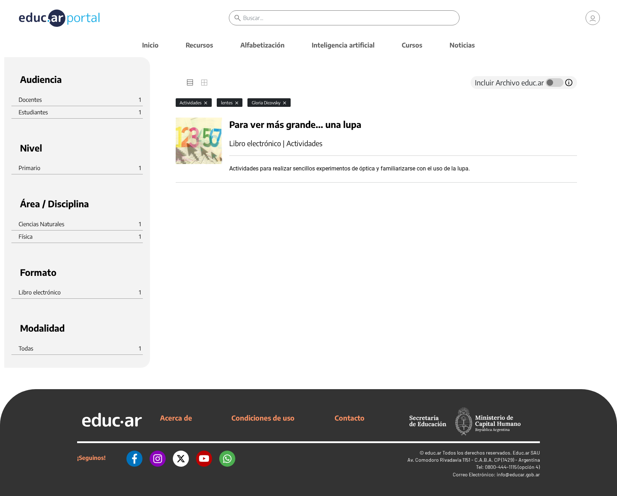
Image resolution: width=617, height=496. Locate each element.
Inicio (150, 45)
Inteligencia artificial (343, 45)
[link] (593, 18)
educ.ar (433, 453)
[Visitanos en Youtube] (204, 458)
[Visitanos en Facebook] (134, 458)
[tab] (190, 82)
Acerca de (176, 417)
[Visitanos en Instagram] (158, 458)
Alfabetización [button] (262, 45)
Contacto (350, 417)
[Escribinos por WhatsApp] (227, 458)
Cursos (412, 45)
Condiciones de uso (263, 417)
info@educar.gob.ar (518, 474)
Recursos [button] (199, 45)
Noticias (462, 45)
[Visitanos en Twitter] (181, 458)
